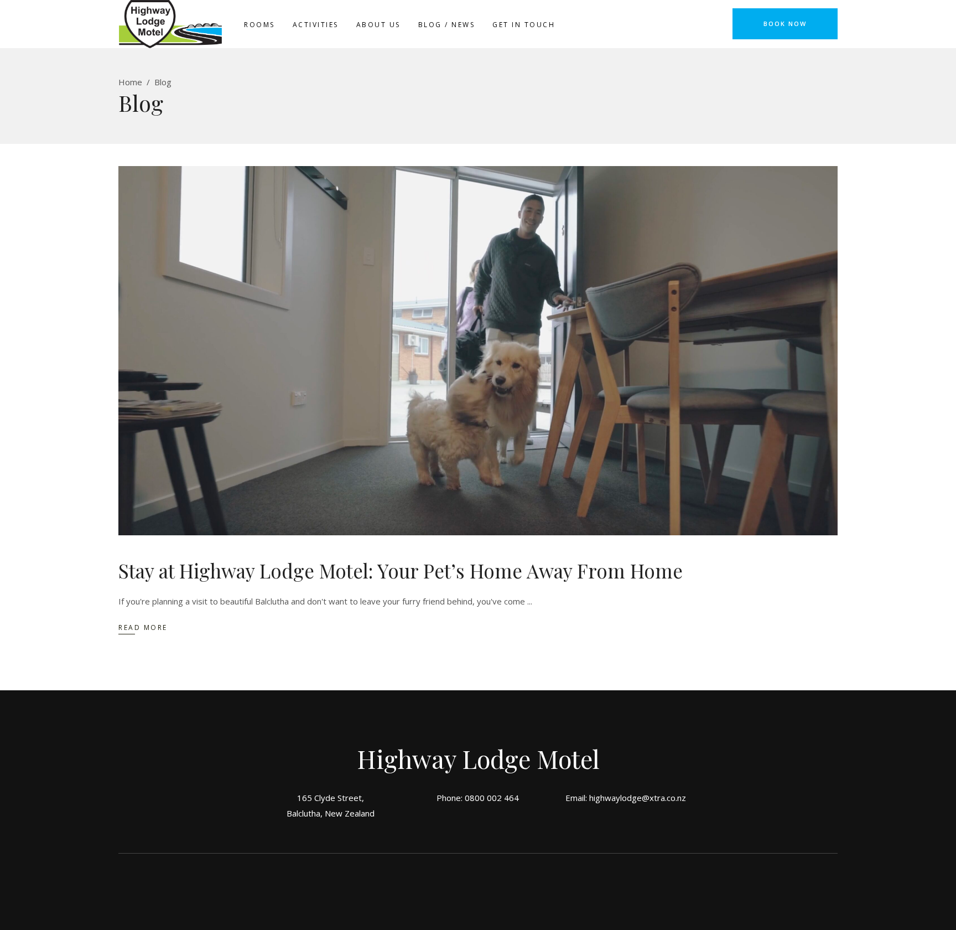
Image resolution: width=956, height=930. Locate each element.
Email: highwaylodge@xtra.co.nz (625, 797)
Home (130, 81)
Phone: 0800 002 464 (478, 797)
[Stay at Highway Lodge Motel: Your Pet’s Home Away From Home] (478, 350)
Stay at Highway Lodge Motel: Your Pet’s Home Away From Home (400, 570)
